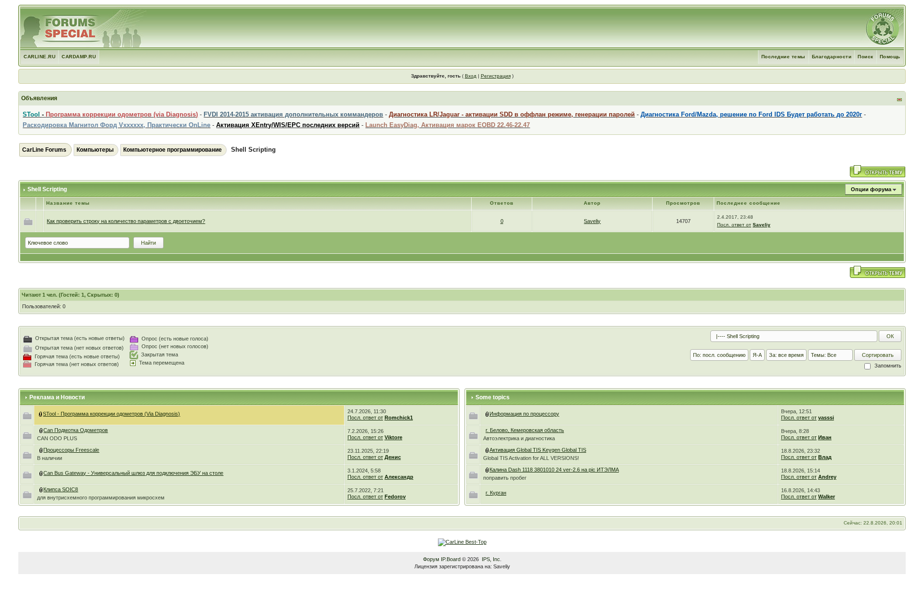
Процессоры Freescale (71, 450)
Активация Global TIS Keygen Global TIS (537, 450)
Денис (393, 457)
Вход (470, 76)
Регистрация (496, 76)
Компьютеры (95, 149)
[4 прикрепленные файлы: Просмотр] (41, 430)
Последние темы (783, 56)
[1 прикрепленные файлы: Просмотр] (41, 489)
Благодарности (832, 56)
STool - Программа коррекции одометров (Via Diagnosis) (111, 414)
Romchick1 (399, 417)
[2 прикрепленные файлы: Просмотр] (487, 469)
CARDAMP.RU (79, 56)
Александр (399, 477)
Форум (431, 559)
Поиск (865, 56)
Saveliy (592, 221)
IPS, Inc (491, 559)
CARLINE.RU (39, 56)
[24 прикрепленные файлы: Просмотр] (487, 450)
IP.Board (451, 559)
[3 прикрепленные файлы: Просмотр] (41, 450)
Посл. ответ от (734, 224)
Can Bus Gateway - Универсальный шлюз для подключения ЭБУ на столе (133, 473)
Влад (825, 457)
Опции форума (871, 189)
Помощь (890, 56)
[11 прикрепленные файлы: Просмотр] (41, 473)
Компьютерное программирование (172, 149)
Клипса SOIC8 (60, 489)
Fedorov (395, 496)
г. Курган (496, 493)
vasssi (826, 417)
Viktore (393, 437)
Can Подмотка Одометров (75, 430)
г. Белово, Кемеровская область (525, 430)
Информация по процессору (524, 414)
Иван (825, 437)
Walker (826, 496)
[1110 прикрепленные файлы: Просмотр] (41, 414)
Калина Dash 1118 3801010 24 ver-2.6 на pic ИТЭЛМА (554, 469)
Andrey (827, 477)
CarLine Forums (44, 149)
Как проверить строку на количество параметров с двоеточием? (126, 221)
